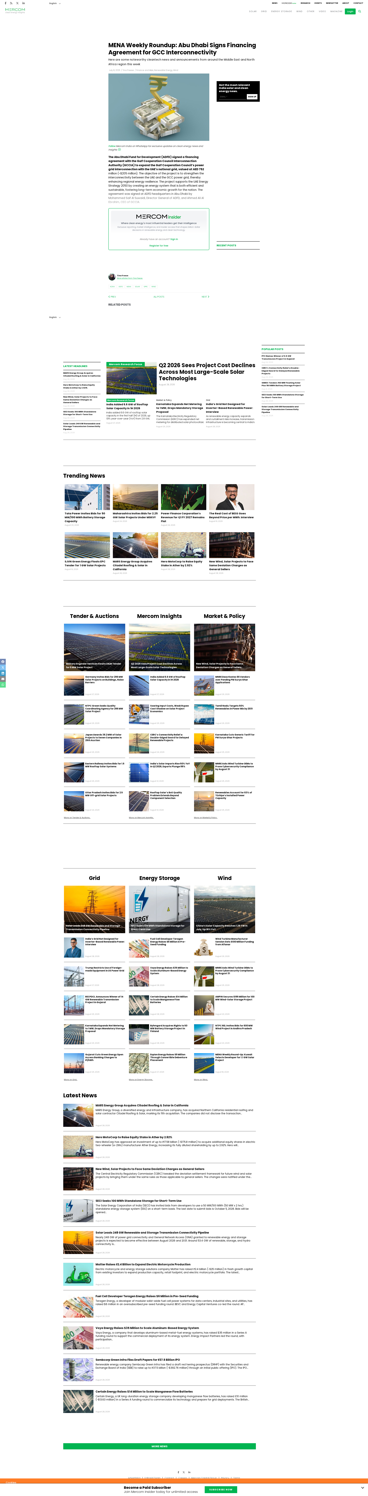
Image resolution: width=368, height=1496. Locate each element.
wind (154, 286)
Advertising (134, 1478)
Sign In (174, 239)
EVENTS (318, 3)
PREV (113, 296)
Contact (169, 1478)
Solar (137, 286)
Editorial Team (152, 1478)
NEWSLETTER (332, 3)
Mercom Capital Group (204, 1478)
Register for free (159, 245)
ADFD (121, 286)
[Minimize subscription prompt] (362, 1487)
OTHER (311, 11)
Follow (111, 146)
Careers (182, 1478)
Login (350, 11)
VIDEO (322, 11)
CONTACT (358, 3)
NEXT (205, 296)
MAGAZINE (336, 11)
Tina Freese (128, 70)
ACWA (112, 286)
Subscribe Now (221, 1489)
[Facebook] (5, 3)
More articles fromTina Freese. (130, 278)
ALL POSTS (159, 296)
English (53, 3)
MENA (129, 286)
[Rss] (11, 3)
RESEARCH (305, 3)
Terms (236, 1478)
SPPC (146, 286)
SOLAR (253, 11)
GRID (264, 11)
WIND (299, 11)
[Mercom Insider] (289, 3)
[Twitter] (17, 3)
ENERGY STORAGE (281, 11)
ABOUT (345, 3)
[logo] (15, 11)
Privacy (225, 1478)
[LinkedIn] (24, 3)
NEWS (274, 3)
